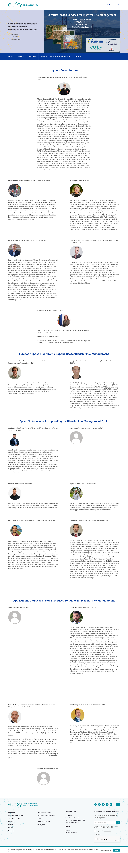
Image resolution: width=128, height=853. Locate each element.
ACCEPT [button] (116, 850)
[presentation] (107, 839)
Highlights (11, 822)
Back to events (114, 5)
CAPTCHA (98, 835)
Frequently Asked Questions (46, 815)
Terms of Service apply (108, 827)
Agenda (21, 57)
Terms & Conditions (43, 822)
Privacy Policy (41, 825)
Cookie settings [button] (106, 850)
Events (10, 825)
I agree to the (104, 831)
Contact (40, 818)
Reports (11, 831)
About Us (11, 812)
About (10, 57)
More (77, 57)
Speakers (32, 57)
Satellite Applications (15, 815)
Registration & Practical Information (55, 57)
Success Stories (14, 818)
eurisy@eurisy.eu (71, 832)
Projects (11, 828)
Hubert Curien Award (44, 812)
